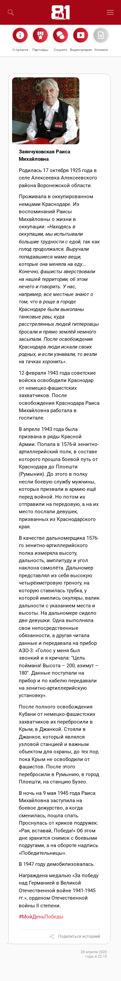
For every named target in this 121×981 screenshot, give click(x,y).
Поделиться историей (79, 936)
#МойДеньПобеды (41, 917)
